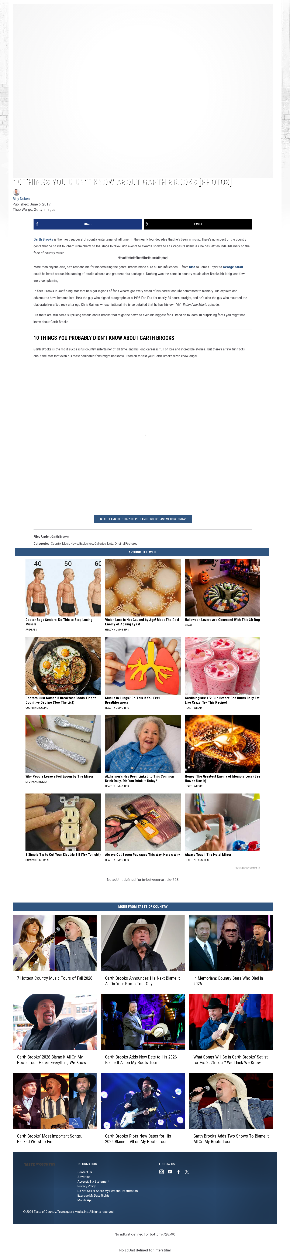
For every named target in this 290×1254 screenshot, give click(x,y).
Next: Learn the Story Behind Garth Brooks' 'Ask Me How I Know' (143, 519)
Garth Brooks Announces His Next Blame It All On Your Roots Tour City (142, 980)
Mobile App (85, 1200)
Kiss (192, 267)
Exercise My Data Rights (93, 1195)
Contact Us (84, 1172)
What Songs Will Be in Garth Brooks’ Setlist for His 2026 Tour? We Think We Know (230, 1059)
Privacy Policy (86, 1186)
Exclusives (86, 543)
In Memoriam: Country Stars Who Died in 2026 (228, 980)
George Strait (233, 267)
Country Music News (64, 543)
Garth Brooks (43, 239)
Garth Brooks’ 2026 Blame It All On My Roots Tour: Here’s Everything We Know (51, 1059)
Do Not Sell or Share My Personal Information (107, 1191)
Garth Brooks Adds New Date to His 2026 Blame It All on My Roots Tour (141, 1059)
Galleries (100, 543)
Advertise (83, 1177)
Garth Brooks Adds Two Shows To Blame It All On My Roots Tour (231, 1138)
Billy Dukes (21, 199)
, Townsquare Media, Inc (72, 1211)
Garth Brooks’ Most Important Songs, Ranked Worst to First (49, 1138)
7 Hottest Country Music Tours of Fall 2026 (54, 978)
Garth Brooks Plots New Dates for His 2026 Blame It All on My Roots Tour (138, 1138)
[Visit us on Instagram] (163, 1171)
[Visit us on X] (188, 1171)
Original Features (126, 543)
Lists (110, 543)
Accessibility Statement (93, 1181)
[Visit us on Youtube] (172, 1171)
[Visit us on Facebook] (180, 1171)
